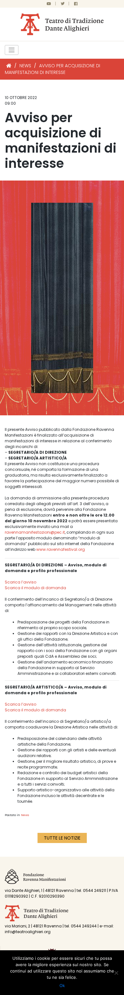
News (25, 815)
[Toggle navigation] (11, 50)
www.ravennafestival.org (60, 549)
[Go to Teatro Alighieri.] (8, 66)
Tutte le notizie (62, 838)
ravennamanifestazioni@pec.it (35, 532)
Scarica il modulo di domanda (35, 587)
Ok (62, 985)
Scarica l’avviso (20, 582)
